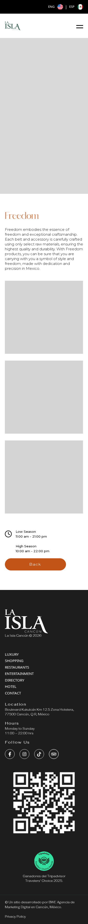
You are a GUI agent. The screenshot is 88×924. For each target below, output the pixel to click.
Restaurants (17, 667)
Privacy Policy (15, 917)
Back (35, 564)
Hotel (10, 686)
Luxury (12, 654)
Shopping (14, 660)
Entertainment (19, 673)
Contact (13, 693)
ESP (72, 6)
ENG (51, 6)
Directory (14, 680)
